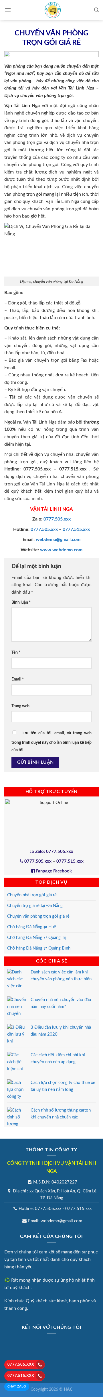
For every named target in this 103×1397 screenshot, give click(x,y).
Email (17, 679)
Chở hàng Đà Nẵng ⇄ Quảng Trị (36, 937)
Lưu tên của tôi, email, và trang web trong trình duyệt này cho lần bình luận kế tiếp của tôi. (51, 741)
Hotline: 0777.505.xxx (40, 1209)
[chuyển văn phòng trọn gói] (26, 209)
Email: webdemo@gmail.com (55, 1221)
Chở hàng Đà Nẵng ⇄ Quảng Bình (38, 948)
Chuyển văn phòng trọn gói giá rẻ (38, 916)
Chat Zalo (16, 1386)
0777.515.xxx (20, 1376)
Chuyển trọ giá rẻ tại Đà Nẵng (35, 906)
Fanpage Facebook (53, 871)
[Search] (96, 10)
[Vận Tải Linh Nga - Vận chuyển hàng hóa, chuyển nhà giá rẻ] (52, 10)
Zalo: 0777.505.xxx (53, 851)
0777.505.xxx (20, 1364)
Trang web (20, 706)
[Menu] (7, 10)
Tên (15, 652)
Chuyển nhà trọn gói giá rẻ (32, 895)
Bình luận (21, 602)
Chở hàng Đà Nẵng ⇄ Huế (31, 927)
